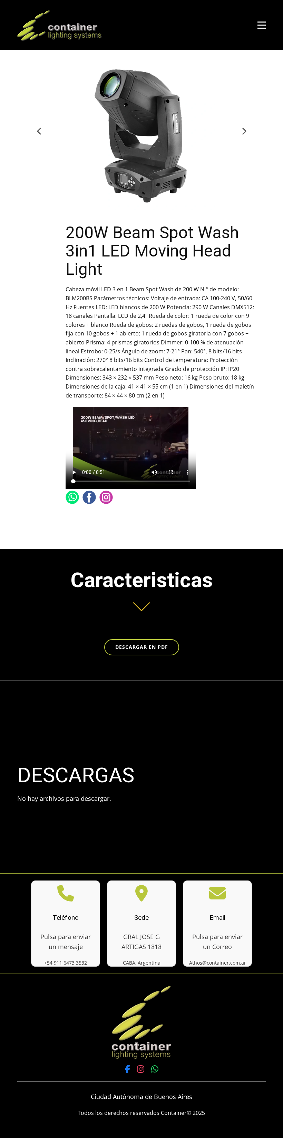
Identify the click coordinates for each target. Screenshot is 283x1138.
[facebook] (89, 497)
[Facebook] (127, 1069)
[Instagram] (140, 1069)
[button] (39, 135)
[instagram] (106, 497)
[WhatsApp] (154, 1069)
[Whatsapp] (72, 497)
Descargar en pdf (141, 647)
